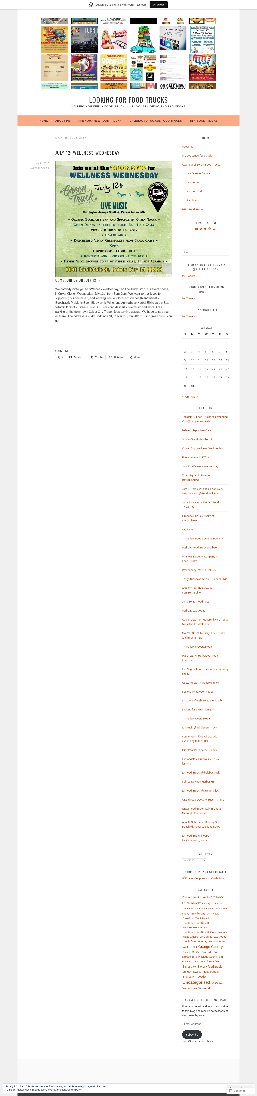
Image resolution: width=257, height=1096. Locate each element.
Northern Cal (194, 191)
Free (193, 913)
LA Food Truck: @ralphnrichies (200, 790)
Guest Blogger (218, 932)
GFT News (213, 913)
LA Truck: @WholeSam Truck (199, 727)
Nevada (213, 941)
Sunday (187, 971)
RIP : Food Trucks (203, 120)
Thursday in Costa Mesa (197, 646)
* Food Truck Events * (197, 897)
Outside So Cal (191, 952)
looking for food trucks (128, 100)
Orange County (210, 947)
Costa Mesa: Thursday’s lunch (200, 682)
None (222, 941)
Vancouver (217, 983)
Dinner (199, 908)
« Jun (185, 396)
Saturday (189, 966)
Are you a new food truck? (99, 120)
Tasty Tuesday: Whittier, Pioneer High (204, 579)
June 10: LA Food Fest (195, 601)
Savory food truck (209, 966)
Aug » (194, 396)
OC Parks (188, 529)
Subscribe (192, 1034)
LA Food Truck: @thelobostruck (201, 772)
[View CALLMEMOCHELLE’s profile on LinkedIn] (213, 228)
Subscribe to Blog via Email (206, 1000)
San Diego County (206, 956)
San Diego (193, 200)
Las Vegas (193, 182)
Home (44, 120)
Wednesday (189, 988)
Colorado (217, 903)
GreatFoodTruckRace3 (195, 923)
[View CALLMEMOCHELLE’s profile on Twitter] (200, 228)
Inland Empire (190, 936)
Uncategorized (196, 982)
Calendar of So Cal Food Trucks (155, 120)
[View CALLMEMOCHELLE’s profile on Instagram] (205, 228)
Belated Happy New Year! (197, 430)
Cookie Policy (74, 1089)
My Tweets (188, 275)
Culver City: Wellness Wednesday (203, 448)
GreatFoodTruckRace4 (195, 927)
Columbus (188, 908)
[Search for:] (205, 252)
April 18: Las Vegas (194, 610)
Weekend (204, 988)
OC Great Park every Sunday (199, 750)
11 (199, 360)
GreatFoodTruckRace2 (195, 918)
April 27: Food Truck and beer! (200, 547)
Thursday (188, 976)
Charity (206, 903)
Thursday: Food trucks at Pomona (203, 538)
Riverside (207, 952)
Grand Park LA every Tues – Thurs (203, 799)
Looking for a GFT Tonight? (198, 709)
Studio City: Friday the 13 (197, 439)
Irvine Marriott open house (198, 691)
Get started (159, 4)
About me (62, 120)
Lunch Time (189, 941)
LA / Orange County (198, 173)
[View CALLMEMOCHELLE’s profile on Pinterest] (209, 228)
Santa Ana (213, 961)
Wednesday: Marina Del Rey (199, 570)
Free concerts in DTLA (195, 457)
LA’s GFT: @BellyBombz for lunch (202, 700)
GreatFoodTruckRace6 (195, 932)
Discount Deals (213, 908)
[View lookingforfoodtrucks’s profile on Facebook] (196, 228)
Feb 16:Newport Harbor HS (198, 781)
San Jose (200, 961)
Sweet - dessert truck (206, 971)
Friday (201, 913)
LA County (206, 936)
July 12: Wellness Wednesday (87, 152)
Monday (202, 941)
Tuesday (201, 976)
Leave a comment (39, 167)
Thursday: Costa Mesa (196, 718)
